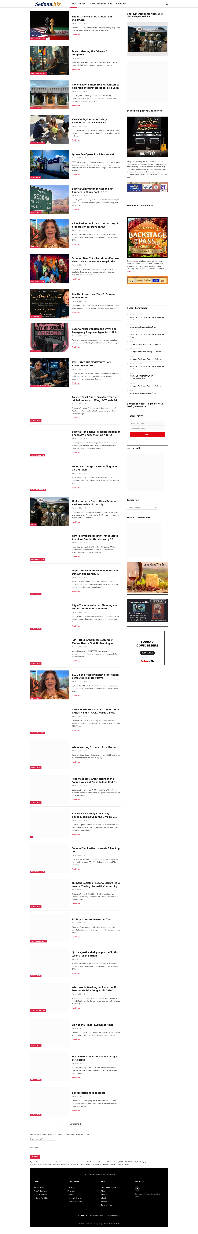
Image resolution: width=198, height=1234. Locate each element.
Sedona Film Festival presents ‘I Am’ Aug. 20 (96, 850)
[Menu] (31, 4)
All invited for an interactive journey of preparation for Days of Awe (95, 225)
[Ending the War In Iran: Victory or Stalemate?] (49, 25)
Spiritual (34, 247)
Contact (104, 1201)
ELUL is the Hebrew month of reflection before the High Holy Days (95, 676)
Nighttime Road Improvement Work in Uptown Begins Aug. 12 (95, 572)
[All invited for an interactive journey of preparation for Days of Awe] (49, 233)
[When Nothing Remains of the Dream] (49, 754)
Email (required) (36, 1139)
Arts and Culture (37, 281)
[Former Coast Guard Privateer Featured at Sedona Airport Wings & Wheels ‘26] (49, 407)
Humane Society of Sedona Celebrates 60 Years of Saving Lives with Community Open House (96, 884)
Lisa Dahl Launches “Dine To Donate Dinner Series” (93, 296)
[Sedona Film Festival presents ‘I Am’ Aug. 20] (49, 858)
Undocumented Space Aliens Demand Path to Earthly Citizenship (94, 502)
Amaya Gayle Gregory (38, 73)
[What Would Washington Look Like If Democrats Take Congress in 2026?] (49, 997)
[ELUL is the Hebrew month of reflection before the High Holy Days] (49, 684)
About (92, 4)
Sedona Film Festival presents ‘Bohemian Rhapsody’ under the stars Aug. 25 (96, 433)
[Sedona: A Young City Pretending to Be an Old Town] (49, 476)
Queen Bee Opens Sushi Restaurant (93, 154)
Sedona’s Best (120, 4)
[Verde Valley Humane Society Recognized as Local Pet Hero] (49, 129)
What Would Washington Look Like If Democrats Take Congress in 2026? (94, 989)
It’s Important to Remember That (92, 919)
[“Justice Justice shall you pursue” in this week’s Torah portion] (49, 962)
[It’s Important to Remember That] (49, 927)
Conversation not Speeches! (88, 1092)
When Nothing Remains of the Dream (94, 747)
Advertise (101, 4)
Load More (74, 1124)
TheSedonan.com (96, 1216)
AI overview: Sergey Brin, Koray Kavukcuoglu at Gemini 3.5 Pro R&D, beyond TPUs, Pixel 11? (93, 815)
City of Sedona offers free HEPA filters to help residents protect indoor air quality (95, 86)
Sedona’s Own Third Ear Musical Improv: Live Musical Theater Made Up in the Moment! (96, 259)
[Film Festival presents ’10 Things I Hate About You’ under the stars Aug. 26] (49, 546)
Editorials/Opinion (38, 38)
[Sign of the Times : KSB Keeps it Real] (49, 1032)
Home (74, 4)
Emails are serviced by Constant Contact (116, 1164)
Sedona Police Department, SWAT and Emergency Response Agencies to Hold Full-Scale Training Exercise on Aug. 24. (95, 330)
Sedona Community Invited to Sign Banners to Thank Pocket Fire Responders (92, 190)
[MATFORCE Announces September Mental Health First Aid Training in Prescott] (49, 650)
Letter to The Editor (41, 1198)
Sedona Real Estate (108, 1187)
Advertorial (35, 177)
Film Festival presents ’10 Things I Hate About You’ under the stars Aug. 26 (95, 537)
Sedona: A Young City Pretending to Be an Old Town (94, 468)
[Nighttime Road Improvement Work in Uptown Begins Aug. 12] (49, 580)
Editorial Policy (106, 1205)
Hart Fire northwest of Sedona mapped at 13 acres (95, 1058)
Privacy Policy (97, 1224)
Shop (110, 4)
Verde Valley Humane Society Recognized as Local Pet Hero (89, 121)
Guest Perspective (38, 490)
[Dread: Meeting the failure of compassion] (49, 60)
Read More (76, 35)
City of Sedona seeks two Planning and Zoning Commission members (95, 607)
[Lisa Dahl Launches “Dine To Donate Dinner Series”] (49, 303)
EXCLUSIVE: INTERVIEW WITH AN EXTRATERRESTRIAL (91, 364)
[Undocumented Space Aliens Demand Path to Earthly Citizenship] (49, 511)
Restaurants (36, 316)
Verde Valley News (37, 142)
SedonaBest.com (113, 1216)
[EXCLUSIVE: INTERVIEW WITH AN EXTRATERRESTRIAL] (49, 372)
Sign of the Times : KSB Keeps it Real (93, 1024)
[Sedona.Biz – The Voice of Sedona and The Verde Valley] (48, 4)
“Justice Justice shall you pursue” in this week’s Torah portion (95, 954)
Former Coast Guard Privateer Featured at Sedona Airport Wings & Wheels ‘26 (95, 398)
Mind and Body (72, 1191)
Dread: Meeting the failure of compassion (89, 53)
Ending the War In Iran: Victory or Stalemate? (92, 18)
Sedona (81, 4)
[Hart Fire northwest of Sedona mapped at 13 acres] (49, 1066)
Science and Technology (40, 385)
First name (34, 1147)
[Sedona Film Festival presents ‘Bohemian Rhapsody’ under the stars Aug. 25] (49, 441)
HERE (147, 269)
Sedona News (36, 108)
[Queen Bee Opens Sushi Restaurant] (49, 164)
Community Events (74, 1198)
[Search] (166, 4)
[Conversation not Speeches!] (49, 1101)
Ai (31, 837)
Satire (33, 524)
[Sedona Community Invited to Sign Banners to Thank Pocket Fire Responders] (49, 199)
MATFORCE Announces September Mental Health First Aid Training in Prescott (92, 641)
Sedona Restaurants (75, 1201)
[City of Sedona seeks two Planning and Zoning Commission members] (49, 615)
